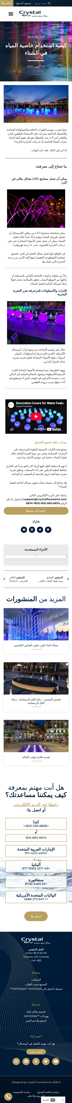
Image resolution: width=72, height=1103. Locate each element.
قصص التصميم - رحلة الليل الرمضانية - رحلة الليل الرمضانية (36, 701)
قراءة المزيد (36, 649)
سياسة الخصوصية (21, 1092)
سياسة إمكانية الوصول (48, 1092)
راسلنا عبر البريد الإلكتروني (36, 804)
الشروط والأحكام (36, 1096)
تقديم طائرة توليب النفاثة (36, 757)
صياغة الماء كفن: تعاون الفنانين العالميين (36, 645)
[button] (11, 14)
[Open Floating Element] (8, 1097)
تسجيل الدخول (23, 3)
